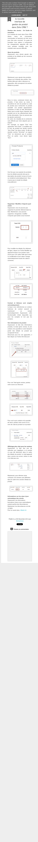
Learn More (16, 15)
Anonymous (19, 521)
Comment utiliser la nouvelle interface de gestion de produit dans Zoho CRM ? (20, 21)
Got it (25, 15)
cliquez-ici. (23, 510)
